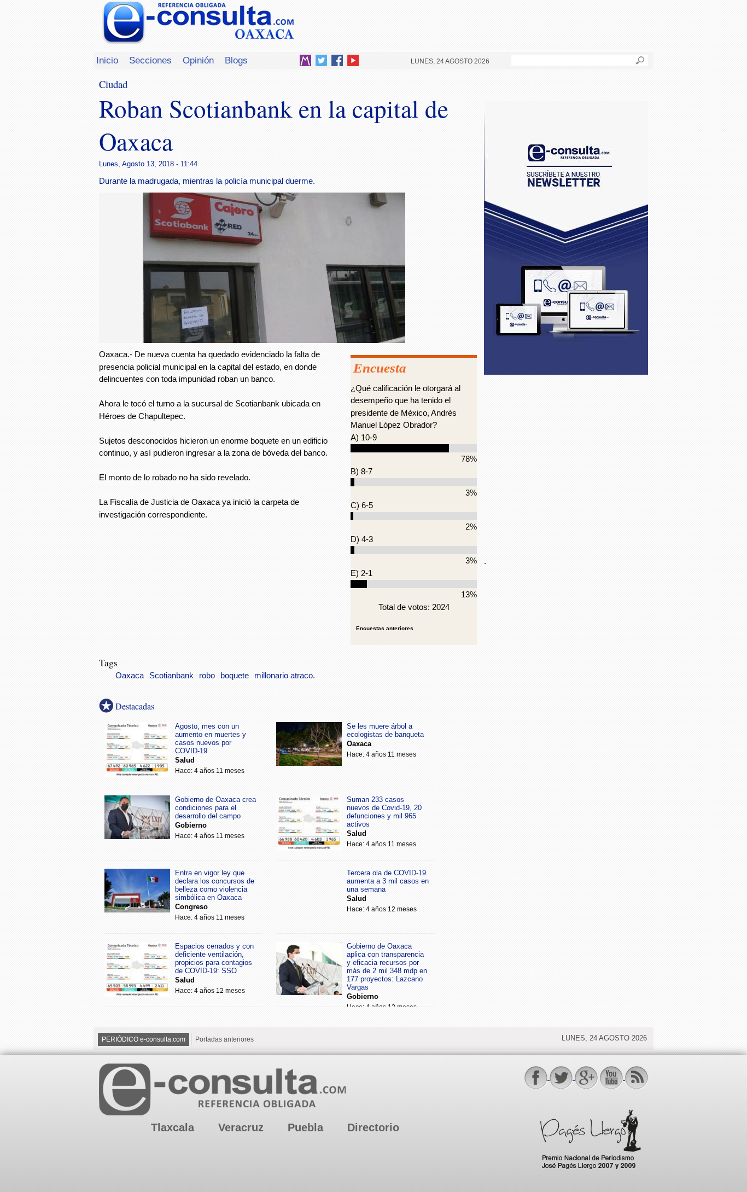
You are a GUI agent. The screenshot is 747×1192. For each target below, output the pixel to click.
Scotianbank (171, 675)
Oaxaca (129, 675)
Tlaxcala (172, 1127)
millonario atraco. (284, 675)
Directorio (373, 1127)
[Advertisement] (566, 459)
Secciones (150, 60)
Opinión (198, 60)
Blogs (236, 60)
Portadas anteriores (224, 1039)
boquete (234, 675)
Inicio (107, 60)
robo (207, 675)
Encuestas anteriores (384, 628)
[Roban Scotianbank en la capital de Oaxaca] (274, 340)
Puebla (305, 1127)
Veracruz (241, 1127)
